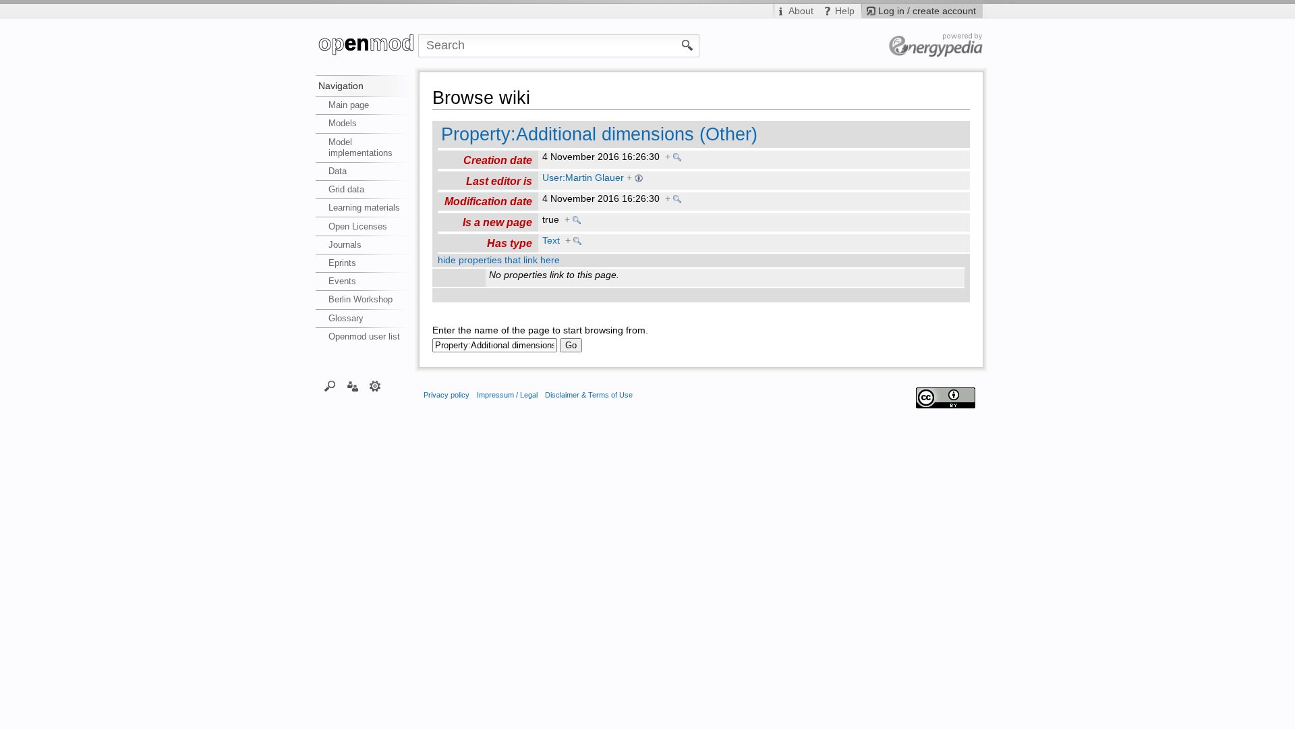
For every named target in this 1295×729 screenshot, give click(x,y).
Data (337, 171)
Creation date (497, 160)
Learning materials (364, 207)
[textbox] (494, 345)
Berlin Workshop (360, 299)
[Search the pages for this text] (687, 44)
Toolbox (375, 385)
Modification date (488, 201)
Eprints (342, 263)
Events (342, 281)
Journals (345, 245)
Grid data (346, 189)
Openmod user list (364, 336)
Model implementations (360, 147)
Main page (348, 105)
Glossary (346, 318)
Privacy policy (446, 395)
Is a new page (497, 222)
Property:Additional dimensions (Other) (599, 134)
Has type (509, 243)
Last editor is (499, 181)
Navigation (341, 85)
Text (551, 241)
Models (342, 123)
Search (330, 385)
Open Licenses (357, 226)
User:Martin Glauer (583, 178)
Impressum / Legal (507, 395)
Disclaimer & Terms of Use (589, 395)
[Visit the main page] (367, 46)
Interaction (352, 385)
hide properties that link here (499, 260)
